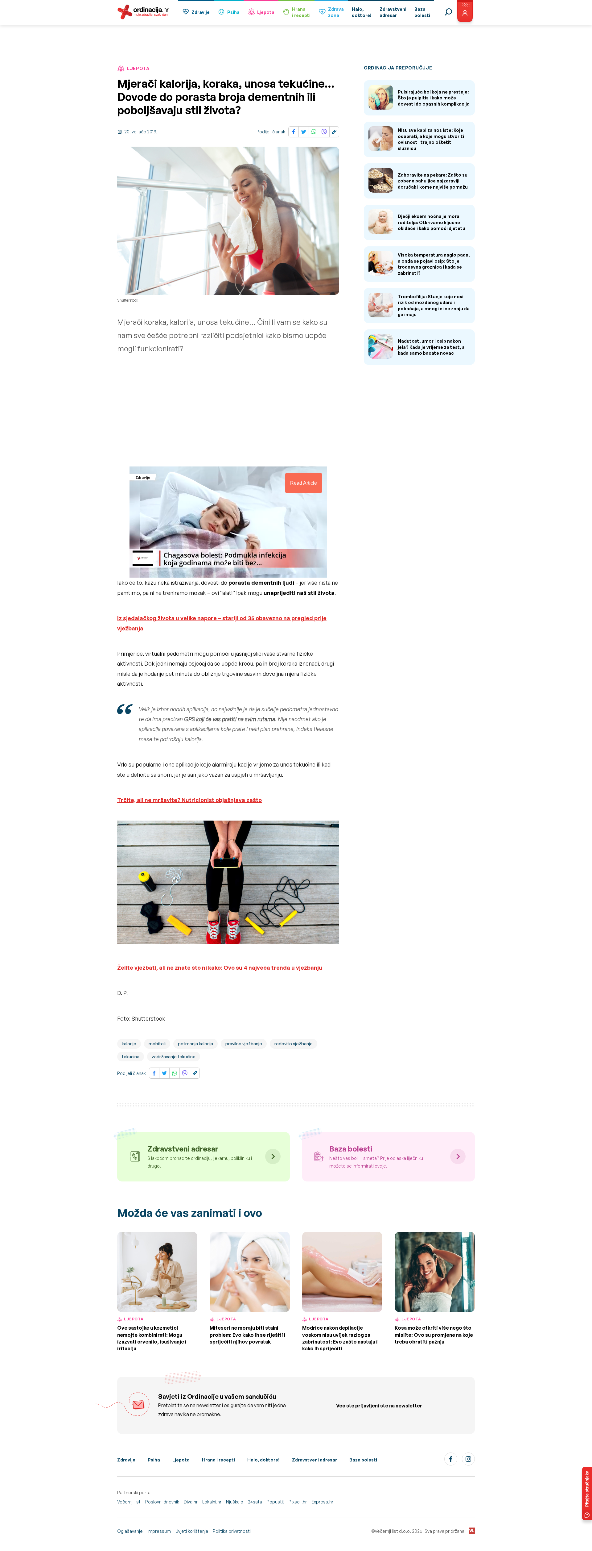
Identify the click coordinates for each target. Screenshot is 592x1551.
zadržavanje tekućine (173, 1056)
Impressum (159, 1531)
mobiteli (157, 1043)
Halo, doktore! (263, 1459)
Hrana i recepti (218, 1459)
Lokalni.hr (211, 1501)
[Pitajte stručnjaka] (587, 1493)
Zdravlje (200, 12)
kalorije (129, 1043)
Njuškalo (234, 1501)
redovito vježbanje (293, 1043)
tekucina (130, 1056)
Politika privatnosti (232, 1531)
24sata (255, 1501)
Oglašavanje (130, 1531)
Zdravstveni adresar (314, 1459)
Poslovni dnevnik (162, 1501)
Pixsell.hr (298, 1501)
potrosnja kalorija (195, 1043)
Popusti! (275, 1501)
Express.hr (322, 1501)
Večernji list (129, 1501)
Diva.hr (191, 1501)
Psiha (233, 12)
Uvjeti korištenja (191, 1531)
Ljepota (265, 12)
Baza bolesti (363, 1459)
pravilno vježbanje (243, 1043)
